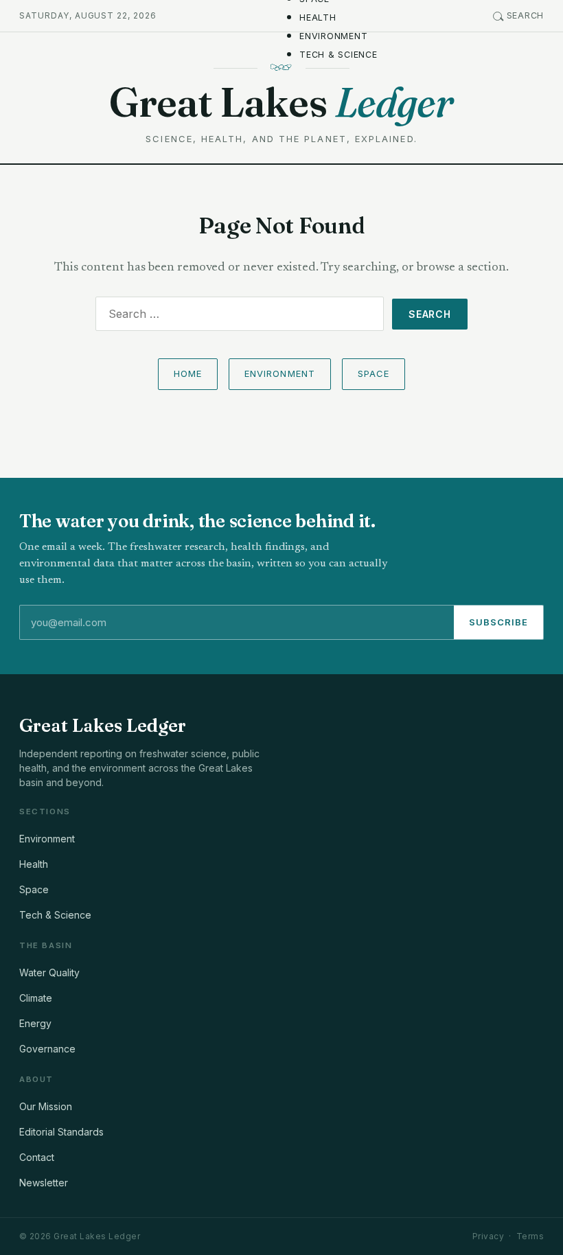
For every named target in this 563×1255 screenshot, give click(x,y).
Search (525, 15)
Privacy (488, 1236)
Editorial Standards (61, 1132)
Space (373, 373)
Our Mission (45, 1106)
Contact (36, 1157)
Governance (47, 1049)
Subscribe (498, 622)
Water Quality (49, 972)
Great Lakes (281, 102)
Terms (530, 1236)
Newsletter (43, 1182)
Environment (333, 36)
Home (188, 373)
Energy (35, 1023)
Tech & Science (338, 54)
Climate (35, 998)
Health (317, 17)
